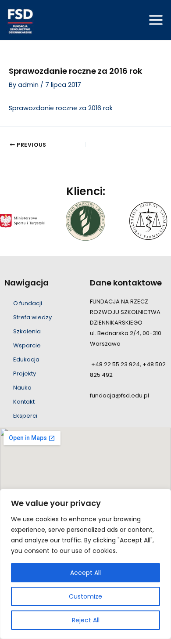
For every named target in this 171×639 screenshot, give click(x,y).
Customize (85, 596)
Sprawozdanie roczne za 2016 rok (61, 108)
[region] (85, 564)
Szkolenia (27, 331)
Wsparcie (27, 345)
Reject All (86, 620)
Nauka (22, 387)
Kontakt (24, 401)
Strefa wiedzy (32, 317)
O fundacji (27, 303)
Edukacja (26, 359)
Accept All (85, 572)
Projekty (24, 373)
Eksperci (25, 416)
